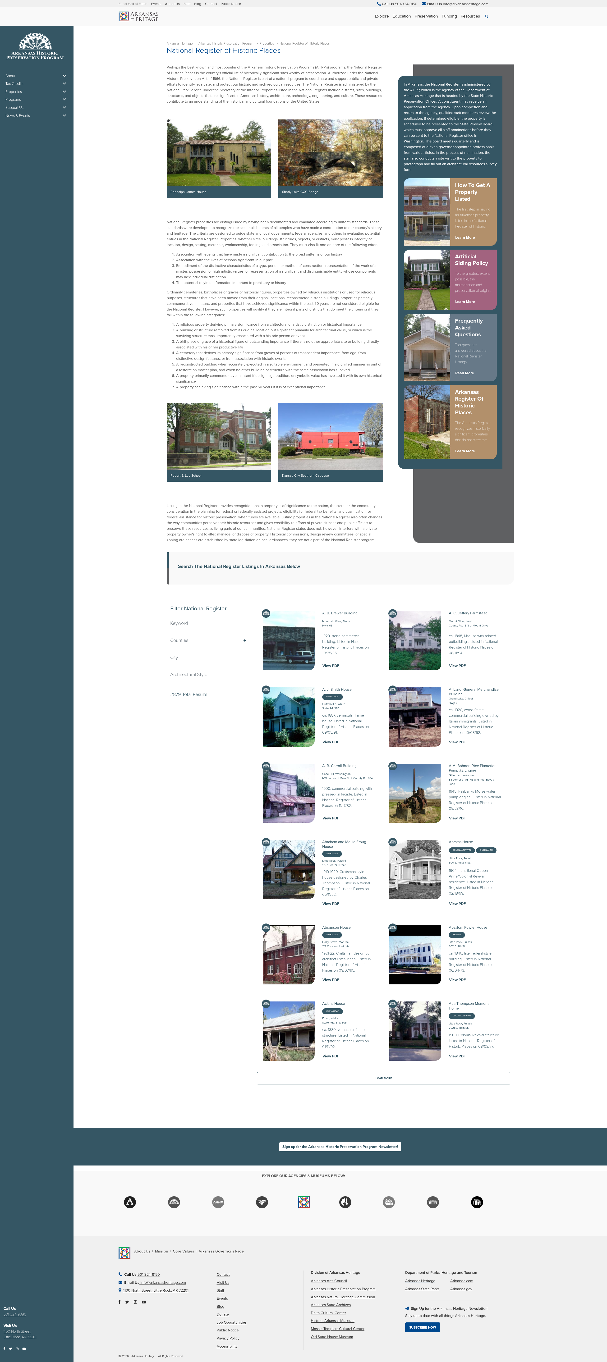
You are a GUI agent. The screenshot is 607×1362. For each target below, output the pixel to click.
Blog (197, 4)
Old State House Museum (332, 1337)
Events (156, 4)
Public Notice (231, 4)
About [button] (10, 75)
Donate (223, 1314)
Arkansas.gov (461, 1289)
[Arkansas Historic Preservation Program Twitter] (10, 1349)
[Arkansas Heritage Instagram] (135, 1302)
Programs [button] (13, 99)
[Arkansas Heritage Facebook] (119, 1302)
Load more (384, 1078)
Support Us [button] (14, 107)
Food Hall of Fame (133, 4)
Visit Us (223, 1282)
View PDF (330, 665)
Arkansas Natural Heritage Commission (343, 1297)
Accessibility (227, 1346)
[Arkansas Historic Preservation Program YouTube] (24, 1349)
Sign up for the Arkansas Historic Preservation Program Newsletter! (340, 1146)
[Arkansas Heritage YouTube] (144, 1302)
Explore (382, 16)
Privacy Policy (228, 1338)
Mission (161, 1251)
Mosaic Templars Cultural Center (337, 1328)
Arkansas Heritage (180, 43)
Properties (267, 43)
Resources (470, 16)
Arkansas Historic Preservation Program (226, 43)
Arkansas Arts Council (329, 1281)
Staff (187, 4)
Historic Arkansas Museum (332, 1320)
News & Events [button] (17, 115)
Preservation (426, 16)
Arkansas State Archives (331, 1305)
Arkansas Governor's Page (221, 1251)
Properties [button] (13, 91)
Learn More (465, 237)
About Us (172, 4)
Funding (449, 16)
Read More (464, 373)
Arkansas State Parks (422, 1289)
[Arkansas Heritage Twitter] (127, 1302)
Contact (211, 4)
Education (402, 16)
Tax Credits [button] (14, 83)
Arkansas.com (461, 1281)
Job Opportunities (232, 1322)
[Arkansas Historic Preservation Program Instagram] (17, 1349)
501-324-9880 (15, 1314)
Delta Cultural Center (328, 1313)
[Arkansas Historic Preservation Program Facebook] (4, 1349)
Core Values (183, 1251)
